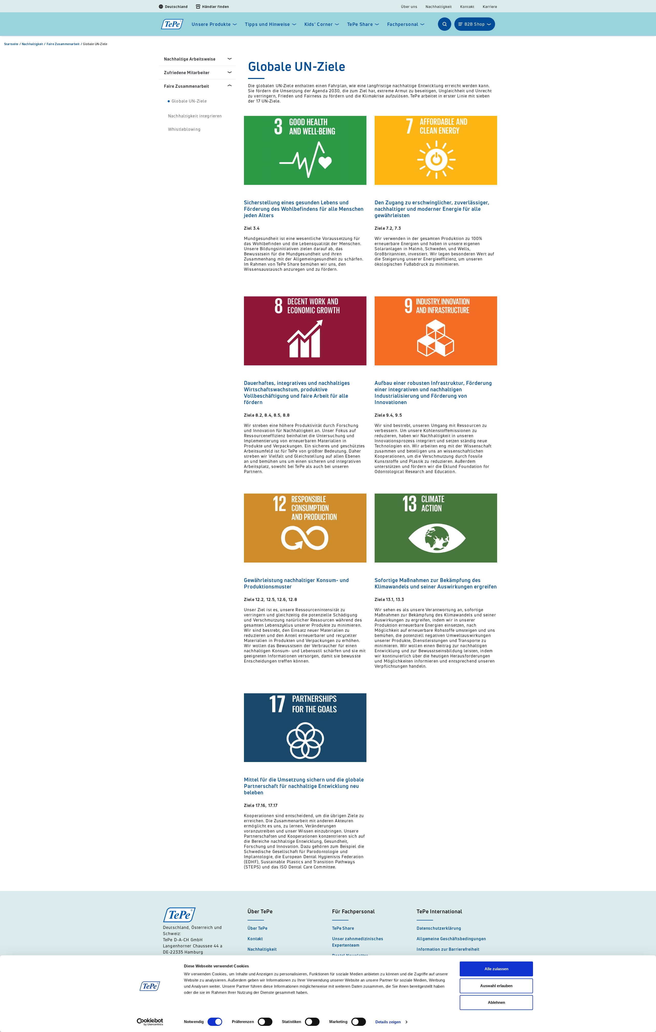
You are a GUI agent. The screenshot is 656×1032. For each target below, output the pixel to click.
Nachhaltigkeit (439, 6)
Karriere (490, 6)
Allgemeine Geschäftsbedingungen (451, 938)
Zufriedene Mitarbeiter (187, 72)
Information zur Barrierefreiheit (448, 949)
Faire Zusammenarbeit (64, 44)
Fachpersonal (402, 24)
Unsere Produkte (211, 24)
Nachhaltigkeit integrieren (195, 115)
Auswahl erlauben (496, 986)
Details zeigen (388, 1022)
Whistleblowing (184, 129)
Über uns (409, 6)
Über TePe (258, 928)
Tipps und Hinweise (267, 24)
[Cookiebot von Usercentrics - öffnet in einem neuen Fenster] (150, 1022)
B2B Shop (475, 24)
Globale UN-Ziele (95, 44)
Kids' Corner (318, 24)
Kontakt (467, 6)
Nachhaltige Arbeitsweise (190, 59)
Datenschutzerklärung (439, 928)
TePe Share (360, 24)
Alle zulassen (496, 969)
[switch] (265, 1022)
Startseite (12, 44)
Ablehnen (496, 1002)
